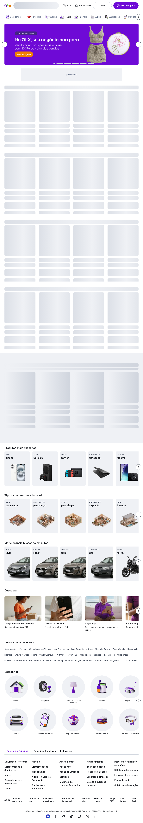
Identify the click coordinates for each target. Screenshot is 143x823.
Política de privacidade (48, 799)
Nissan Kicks (132, 649)
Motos (7, 775)
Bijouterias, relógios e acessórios (126, 763)
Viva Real (134, 799)
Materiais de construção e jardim (69, 784)
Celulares (132, 17)
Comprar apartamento (63, 660)
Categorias (15, 17)
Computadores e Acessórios (13, 782)
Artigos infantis (95, 761)
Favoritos (36, 17)
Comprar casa (101, 660)
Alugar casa (115, 660)
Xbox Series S (35, 660)
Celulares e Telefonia (15, 761)
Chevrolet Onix (10, 649)
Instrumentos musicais (126, 775)
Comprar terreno (130, 660)
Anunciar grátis (128, 5)
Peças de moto (122, 780)
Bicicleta (47, 660)
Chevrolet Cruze (22, 655)
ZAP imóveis (123, 799)
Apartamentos (67, 761)
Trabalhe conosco (98, 799)
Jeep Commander (61, 649)
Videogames (38, 772)
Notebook (98, 655)
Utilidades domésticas (126, 770)
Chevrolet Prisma (102, 649)
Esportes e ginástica (98, 777)
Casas (7, 788)
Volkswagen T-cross (42, 649)
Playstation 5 (71, 655)
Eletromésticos (40, 766)
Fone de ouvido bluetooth (15, 660)
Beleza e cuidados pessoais (96, 784)
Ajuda (7, 800)
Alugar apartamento (84, 660)
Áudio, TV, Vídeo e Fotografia (41, 779)
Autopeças (114, 17)
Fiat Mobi (8, 655)
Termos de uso (34, 799)
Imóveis (83, 17)
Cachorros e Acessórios (38, 787)
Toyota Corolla (119, 649)
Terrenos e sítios (96, 766)
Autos (98, 17)
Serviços (64, 777)
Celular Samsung (46, 655)
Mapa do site (86, 799)
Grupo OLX (112, 799)
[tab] (17, 751)
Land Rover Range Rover (82, 649)
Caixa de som (85, 655)
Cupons (53, 17)
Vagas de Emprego (69, 772)
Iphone (34, 655)
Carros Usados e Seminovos (13, 768)
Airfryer (60, 655)
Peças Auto (65, 766)
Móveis (36, 761)
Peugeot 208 (25, 649)
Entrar (102, 5)
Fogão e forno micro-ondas (116, 655)
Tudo (68, 16)
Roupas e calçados (97, 772)
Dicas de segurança (17, 799)
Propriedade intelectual (68, 799)
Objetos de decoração (126, 785)
